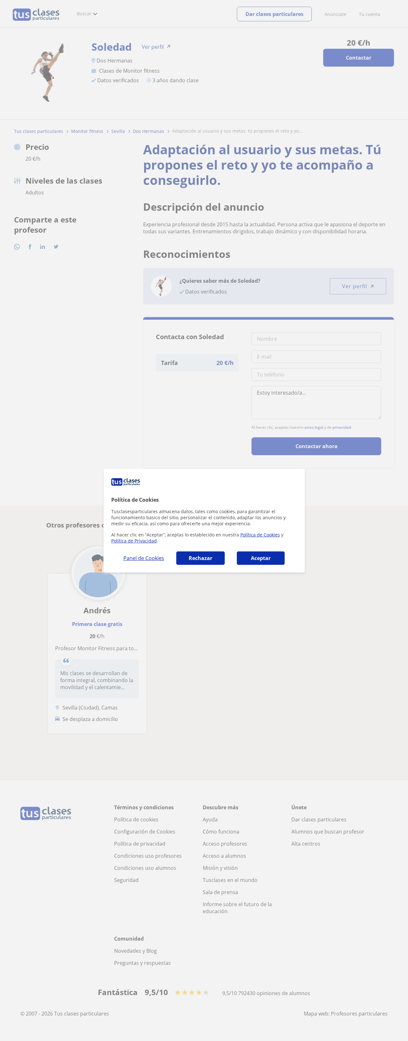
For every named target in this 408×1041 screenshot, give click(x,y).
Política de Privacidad (134, 541)
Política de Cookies (260, 535)
